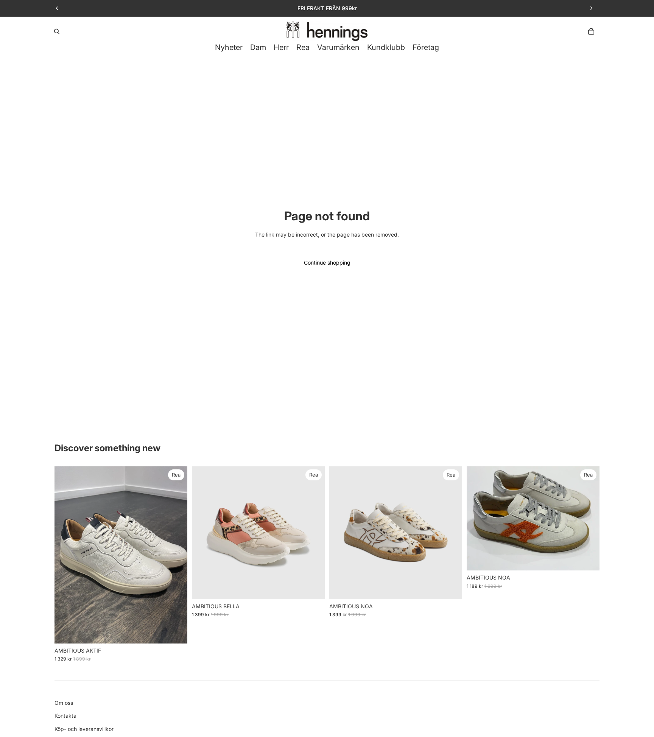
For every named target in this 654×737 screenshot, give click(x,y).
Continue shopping (327, 262)
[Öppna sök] (56, 31)
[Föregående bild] (57, 8)
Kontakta (65, 715)
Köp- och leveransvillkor (84, 729)
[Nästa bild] (591, 8)
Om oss (63, 703)
